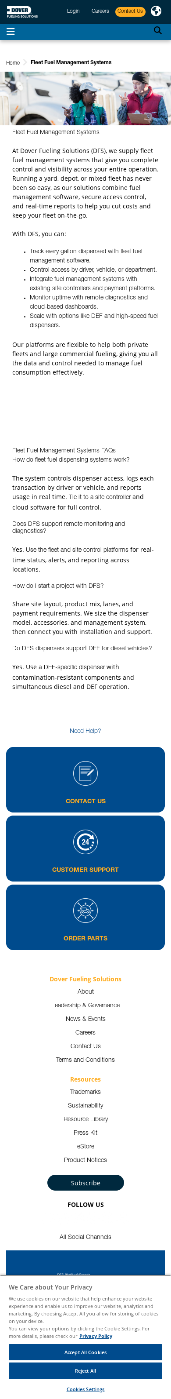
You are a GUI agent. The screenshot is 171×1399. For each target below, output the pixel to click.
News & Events (86, 1019)
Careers (85, 1033)
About (86, 992)
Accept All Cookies (85, 1352)
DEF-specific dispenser (74, 668)
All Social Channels (85, 1238)
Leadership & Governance (85, 1006)
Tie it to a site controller (100, 498)
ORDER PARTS (85, 939)
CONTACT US (86, 802)
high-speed (131, 316)
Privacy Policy (95, 1336)
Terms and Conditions (85, 1060)
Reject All (85, 1370)
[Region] (156, 12)
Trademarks (85, 1092)
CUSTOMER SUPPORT (85, 870)
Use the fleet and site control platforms (77, 550)
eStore (85, 1147)
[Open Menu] (10, 32)
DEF (97, 316)
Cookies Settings (86, 1389)
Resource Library (86, 1120)
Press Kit (85, 1133)
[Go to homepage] (22, 12)
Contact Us (86, 1047)
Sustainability (85, 1106)
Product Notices (85, 1161)
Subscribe (85, 1183)
